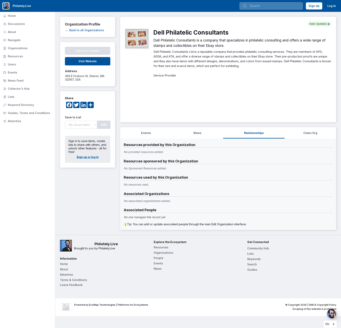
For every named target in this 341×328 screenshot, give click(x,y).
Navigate (11, 40)
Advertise (11, 121)
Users (9, 64)
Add (103, 124)
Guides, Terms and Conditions (26, 113)
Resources (12, 56)
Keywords (254, 259)
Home (9, 15)
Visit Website (88, 61)
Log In (331, 6)
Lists (8, 96)
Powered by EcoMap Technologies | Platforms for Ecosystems (111, 304)
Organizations (15, 48)
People (158, 258)
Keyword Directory (18, 105)
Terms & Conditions (73, 280)
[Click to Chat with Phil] (331, 314)
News (158, 268)
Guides (252, 269)
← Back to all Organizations (84, 30)
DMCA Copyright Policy (322, 304)
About (9, 32)
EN (327, 324)
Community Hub (258, 248)
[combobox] (330, 324)
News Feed (12, 80)
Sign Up (314, 6)
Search (252, 264)
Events (9, 72)
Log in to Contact (88, 50)
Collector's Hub (16, 88)
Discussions (13, 23)
